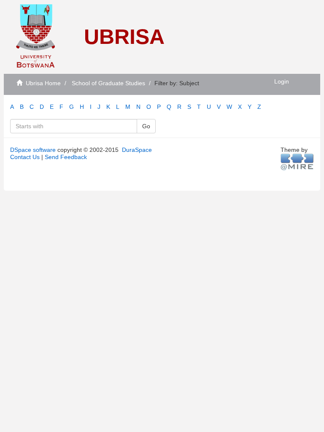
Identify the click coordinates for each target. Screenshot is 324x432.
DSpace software (33, 149)
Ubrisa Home (43, 83)
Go (146, 126)
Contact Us (25, 157)
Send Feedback (66, 157)
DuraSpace (137, 149)
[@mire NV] (297, 161)
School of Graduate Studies (108, 83)
